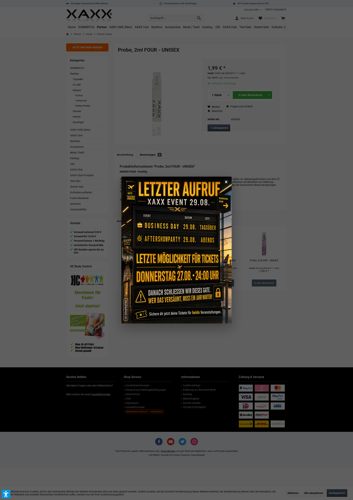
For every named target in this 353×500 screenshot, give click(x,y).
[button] (6, 494)
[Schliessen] (226, 182)
